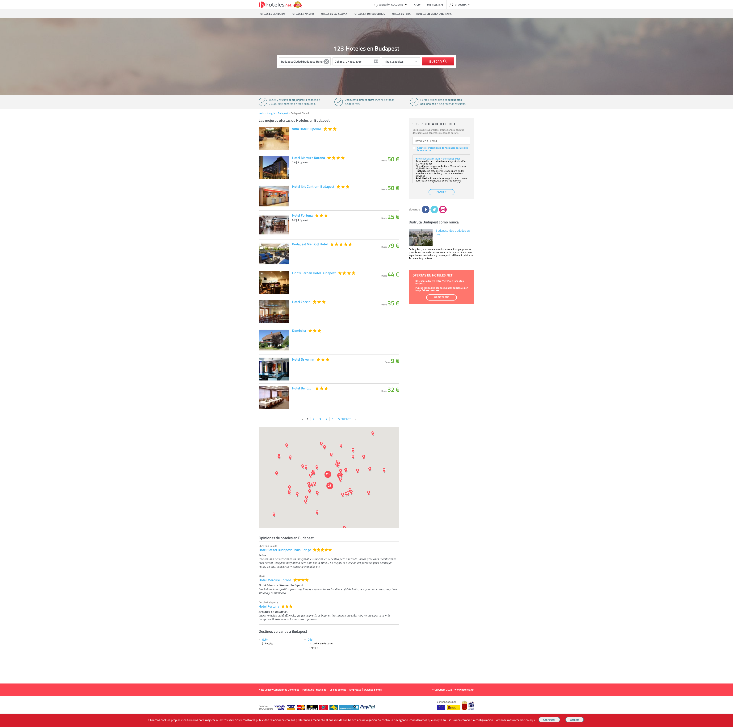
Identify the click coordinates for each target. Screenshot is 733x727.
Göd (310, 639)
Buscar (435, 61)
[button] (366, 363)
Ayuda (417, 4)
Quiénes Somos (373, 689)
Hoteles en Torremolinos (369, 13)
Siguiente (344, 419)
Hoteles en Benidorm (272, 13)
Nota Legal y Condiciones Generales (279, 689)
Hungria (271, 113)
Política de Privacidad (314, 689)
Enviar (441, 192)
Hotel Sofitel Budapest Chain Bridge (285, 550)
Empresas (355, 689)
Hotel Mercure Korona (275, 580)
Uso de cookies (337, 689)
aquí (532, 720)
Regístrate (441, 297)
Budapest (283, 113)
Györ (265, 639)
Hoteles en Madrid (302, 13)
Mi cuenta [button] (460, 4)
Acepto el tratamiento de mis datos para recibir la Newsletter (442, 149)
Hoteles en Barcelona (333, 13)
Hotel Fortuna (269, 606)
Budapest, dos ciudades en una (453, 232)
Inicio (261, 113)
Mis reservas (435, 4)
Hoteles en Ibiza (401, 13)
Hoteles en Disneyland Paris (434, 13)
